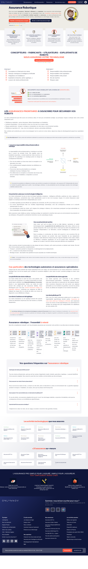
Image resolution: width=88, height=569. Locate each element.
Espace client (27, 522)
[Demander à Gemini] (63, 509)
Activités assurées (39, 2)
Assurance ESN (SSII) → (60, 438)
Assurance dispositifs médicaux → (26, 429)
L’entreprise (5, 520)
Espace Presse (5, 524)
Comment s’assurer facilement (31, 527)
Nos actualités (5, 534)
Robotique (69, 534)
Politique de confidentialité (8, 527)
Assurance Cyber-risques (25, 455)
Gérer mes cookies (6, 529)
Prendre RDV (67, 550)
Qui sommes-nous (60, 2)
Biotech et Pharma (71, 529)
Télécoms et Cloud (71, 522)
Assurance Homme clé (26, 462)
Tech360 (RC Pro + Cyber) (51, 533)
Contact (80, 2)
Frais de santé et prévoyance (42, 463)
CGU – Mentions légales (8, 532)
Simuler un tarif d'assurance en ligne (41, 20)
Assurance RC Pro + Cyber (77, 455)
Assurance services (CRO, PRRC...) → (8, 438)
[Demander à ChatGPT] (53, 509)
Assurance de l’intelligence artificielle (33, 539)
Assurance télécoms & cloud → (43, 429)
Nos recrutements (6, 522)
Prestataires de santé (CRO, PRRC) (75, 532)
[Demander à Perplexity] (58, 509)
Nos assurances (28, 2)
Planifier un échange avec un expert (19, 20)
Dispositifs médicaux (72, 527)
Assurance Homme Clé (50, 538)
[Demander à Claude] (47, 509)
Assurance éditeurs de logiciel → (9, 429)
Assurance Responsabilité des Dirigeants (42, 455)
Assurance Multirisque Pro (60, 455)
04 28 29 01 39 (77, 550)
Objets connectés (71, 537)
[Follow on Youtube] (16, 541)
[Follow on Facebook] (8, 541)
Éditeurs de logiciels (72, 520)
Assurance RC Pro (8, 454)
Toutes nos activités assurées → (77, 436)
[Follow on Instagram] (12, 541)
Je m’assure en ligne (29, 520)
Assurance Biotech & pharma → (77, 429)
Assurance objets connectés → (25, 438)
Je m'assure (72, 2)
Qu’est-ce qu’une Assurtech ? (9, 537)
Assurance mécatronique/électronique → (41, 439)
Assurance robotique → (60, 429)
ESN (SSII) (69, 524)
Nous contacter (27, 524)
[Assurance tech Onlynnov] (6, 2)
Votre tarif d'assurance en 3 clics (44, 60)
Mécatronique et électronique (74, 539)
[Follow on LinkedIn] (4, 541)
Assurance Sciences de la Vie (9, 463)
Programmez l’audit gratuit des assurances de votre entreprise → (42, 101)
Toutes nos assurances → (60, 463)
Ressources (49, 2)
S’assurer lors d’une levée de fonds (32, 537)
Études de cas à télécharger (30, 529)
